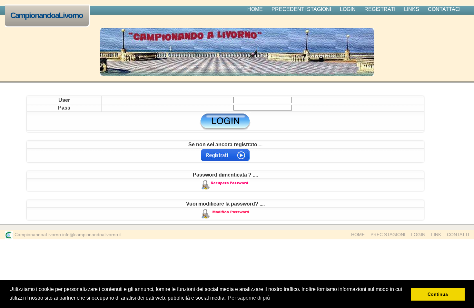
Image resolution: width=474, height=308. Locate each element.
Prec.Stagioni (387, 234)
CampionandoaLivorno (46, 15)
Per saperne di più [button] (249, 298)
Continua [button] (438, 294)
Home (358, 234)
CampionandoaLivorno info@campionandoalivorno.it (68, 234)
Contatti (458, 234)
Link (436, 234)
